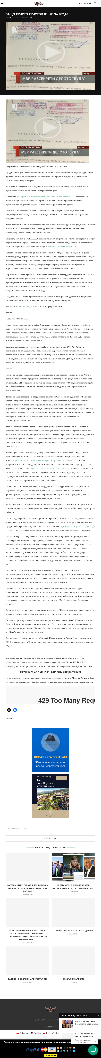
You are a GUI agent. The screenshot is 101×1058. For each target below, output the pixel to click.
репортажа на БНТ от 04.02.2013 (63, 246)
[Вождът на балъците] (73, 960)
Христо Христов (13, 829)
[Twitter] (82, 3)
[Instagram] (84, 3)
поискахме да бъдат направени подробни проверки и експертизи (44, 460)
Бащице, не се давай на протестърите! (27, 979)
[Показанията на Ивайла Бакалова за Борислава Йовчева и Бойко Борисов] (67, 1024)
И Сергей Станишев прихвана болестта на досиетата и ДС (46, 196)
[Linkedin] (87, 3)
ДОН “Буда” (30, 468)
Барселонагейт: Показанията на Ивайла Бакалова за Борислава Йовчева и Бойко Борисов (27, 888)
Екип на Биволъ (12, 18)
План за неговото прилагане (52, 468)
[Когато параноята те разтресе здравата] (73, 912)
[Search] (98, 3)
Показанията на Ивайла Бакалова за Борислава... (86, 1022)
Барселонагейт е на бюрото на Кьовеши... (85, 1035)
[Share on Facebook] (49, 838)
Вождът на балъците (73, 979)
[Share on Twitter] (52, 838)
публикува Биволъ (31, 306)
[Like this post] (47, 838)
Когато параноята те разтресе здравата (73, 931)
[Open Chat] (93, 1050)
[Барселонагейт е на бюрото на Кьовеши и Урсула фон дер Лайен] (67, 1036)
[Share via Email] (55, 838)
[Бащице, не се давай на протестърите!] (27, 960)
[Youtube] (90, 3)
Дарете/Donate (51, 1055)
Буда (25, 829)
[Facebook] (79, 3)
